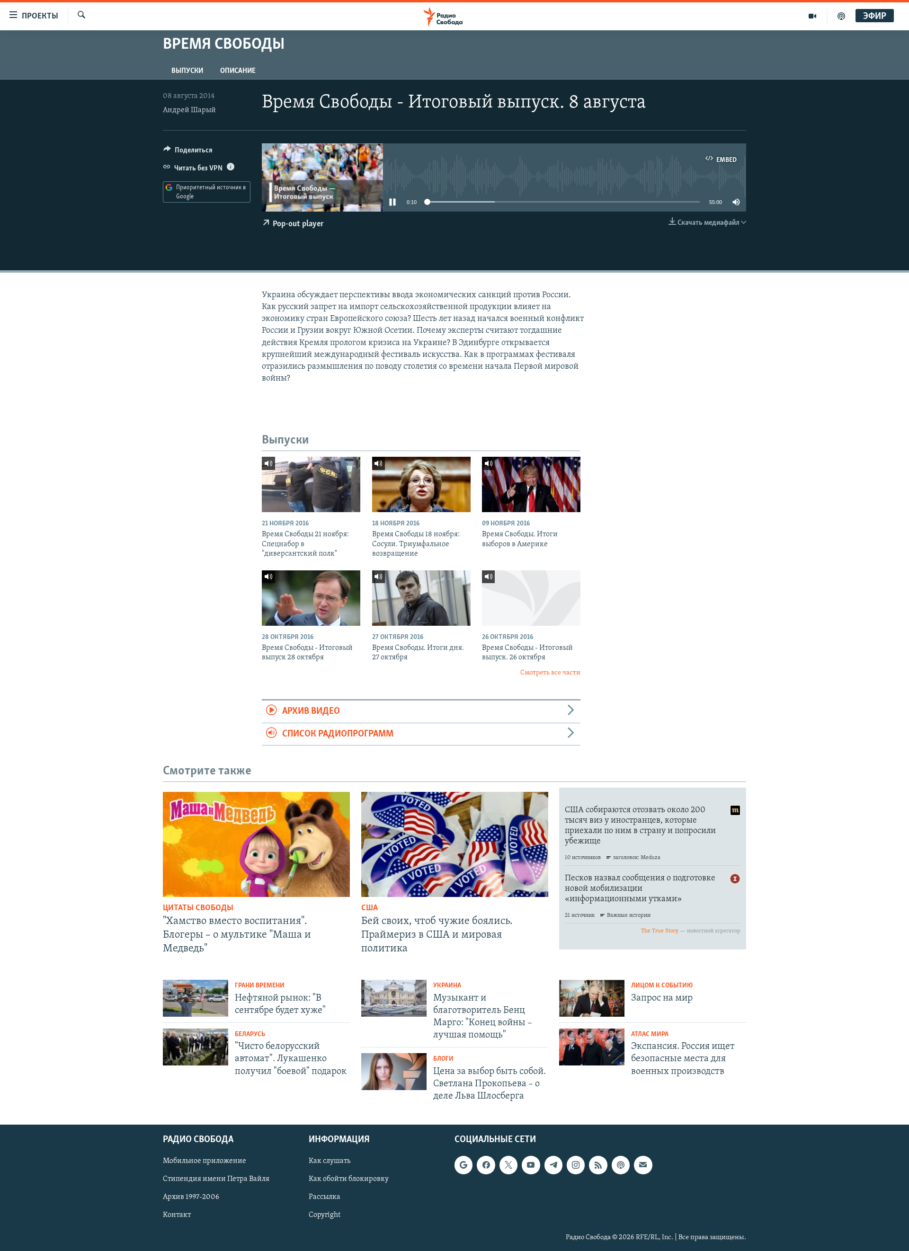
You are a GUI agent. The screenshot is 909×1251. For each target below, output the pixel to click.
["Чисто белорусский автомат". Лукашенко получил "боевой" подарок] (195, 1047)
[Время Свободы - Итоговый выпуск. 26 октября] (531, 598)
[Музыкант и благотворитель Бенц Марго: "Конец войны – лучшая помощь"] (394, 998)
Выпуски (187, 71)
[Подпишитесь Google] (463, 1165)
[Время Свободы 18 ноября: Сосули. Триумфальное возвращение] (421, 484)
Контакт (177, 1215)
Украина (447, 985)
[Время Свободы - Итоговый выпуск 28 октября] (311, 598)
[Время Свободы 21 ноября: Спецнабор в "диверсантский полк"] (311, 484)
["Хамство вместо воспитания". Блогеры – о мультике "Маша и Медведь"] (256, 844)
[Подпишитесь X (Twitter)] (508, 1165)
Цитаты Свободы (198, 908)
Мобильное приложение (204, 1161)
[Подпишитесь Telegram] (553, 1165)
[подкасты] (841, 16)
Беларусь (250, 1034)
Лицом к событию (662, 985)
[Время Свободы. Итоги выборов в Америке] (531, 484)
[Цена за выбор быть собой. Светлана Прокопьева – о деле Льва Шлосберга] (394, 1071)
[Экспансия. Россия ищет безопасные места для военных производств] (591, 1047)
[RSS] (598, 1165)
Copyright (324, 1215)
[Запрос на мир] (591, 998)
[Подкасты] (621, 1165)
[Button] (188, 152)
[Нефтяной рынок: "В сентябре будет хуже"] (195, 998)
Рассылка (324, 1197)
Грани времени (260, 985)
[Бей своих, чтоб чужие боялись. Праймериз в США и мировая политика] (454, 844)
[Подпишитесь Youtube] (531, 1165)
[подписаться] (643, 1165)
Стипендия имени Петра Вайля (216, 1179)
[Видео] (812, 16)
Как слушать (329, 1161)
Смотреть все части (550, 672)
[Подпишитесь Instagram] (576, 1165)
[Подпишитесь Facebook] (486, 1165)
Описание (238, 71)
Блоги (443, 1059)
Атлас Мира (649, 1034)
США (369, 908)
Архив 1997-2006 (191, 1197)
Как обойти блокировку (349, 1179)
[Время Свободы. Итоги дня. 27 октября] (421, 598)
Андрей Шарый (189, 110)
